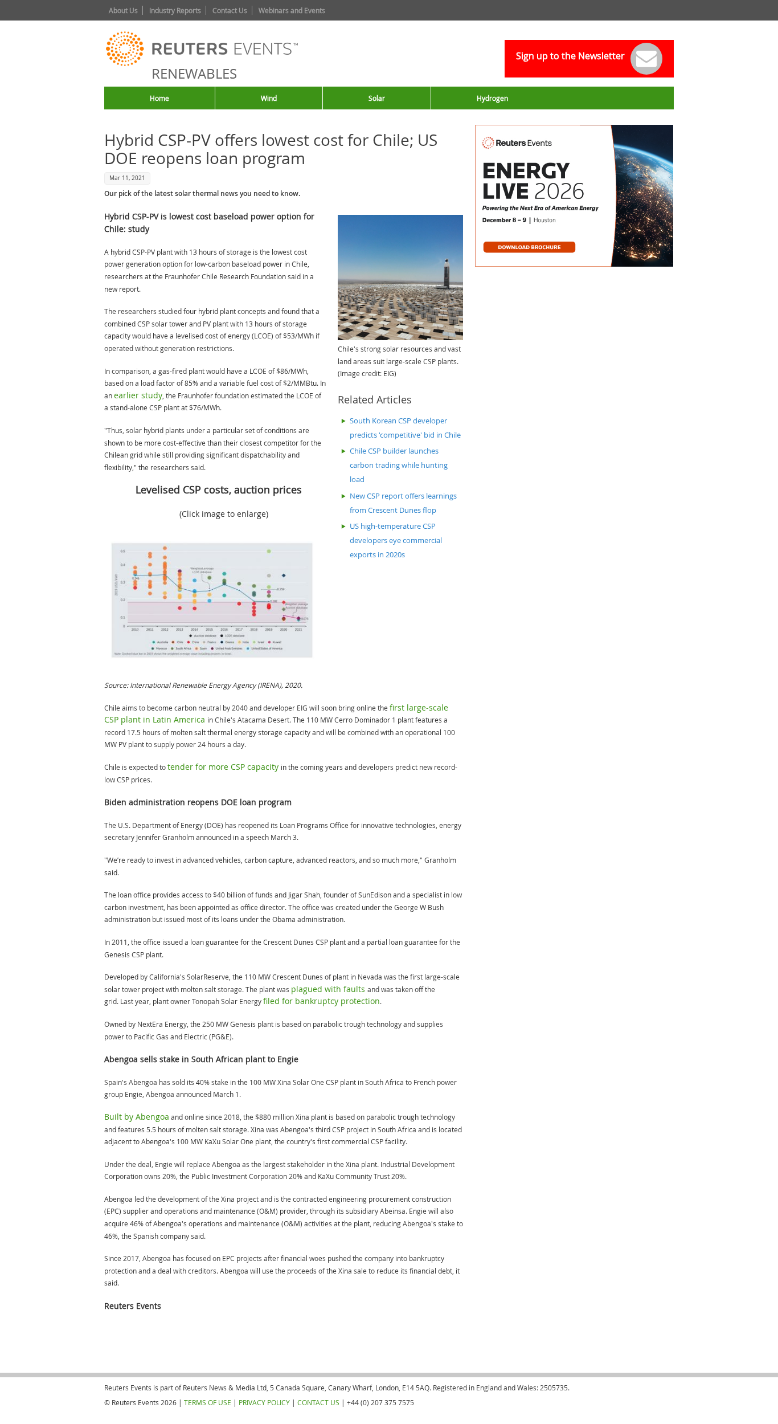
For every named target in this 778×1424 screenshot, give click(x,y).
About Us (123, 10)
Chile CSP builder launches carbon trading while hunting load (399, 465)
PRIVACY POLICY (264, 1402)
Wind (269, 98)
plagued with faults (329, 989)
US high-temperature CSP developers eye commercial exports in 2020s (396, 540)
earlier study (138, 395)
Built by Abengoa (136, 1116)
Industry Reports (175, 10)
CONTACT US (318, 1402)
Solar (376, 98)
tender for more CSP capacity (224, 766)
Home (159, 98)
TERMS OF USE (207, 1402)
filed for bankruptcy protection (321, 1000)
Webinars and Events (292, 10)
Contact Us (229, 10)
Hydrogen (492, 98)
